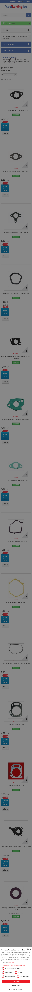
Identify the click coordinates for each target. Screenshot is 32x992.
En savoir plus (11, 962)
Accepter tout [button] (16, 981)
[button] (16, 965)
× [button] (30, 949)
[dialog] (16, 496)
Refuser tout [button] (16, 985)
